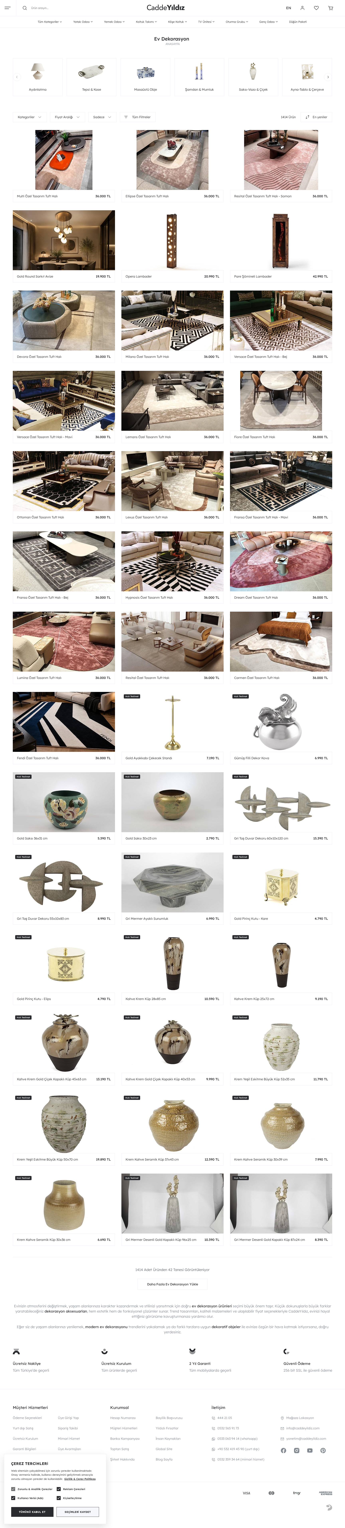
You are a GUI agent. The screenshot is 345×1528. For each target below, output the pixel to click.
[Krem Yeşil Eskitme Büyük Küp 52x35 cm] (281, 1043)
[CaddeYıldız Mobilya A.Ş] (165, 8)
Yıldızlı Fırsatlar (167, 1428)
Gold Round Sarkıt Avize (35, 276)
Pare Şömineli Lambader (253, 276)
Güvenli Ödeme (297, 1363)
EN (288, 8)
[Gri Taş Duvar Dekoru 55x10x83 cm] (64, 882)
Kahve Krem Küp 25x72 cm (254, 999)
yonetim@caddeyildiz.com (306, 1439)
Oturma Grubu (235, 22)
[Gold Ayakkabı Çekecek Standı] (172, 722)
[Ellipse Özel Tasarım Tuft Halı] (172, 160)
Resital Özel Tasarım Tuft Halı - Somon (262, 196)
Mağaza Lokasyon (300, 1418)
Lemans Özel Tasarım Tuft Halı (148, 437)
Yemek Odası (113, 22)
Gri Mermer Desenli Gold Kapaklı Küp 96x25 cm (161, 1240)
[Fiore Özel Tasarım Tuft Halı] (281, 401)
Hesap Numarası (123, 1418)
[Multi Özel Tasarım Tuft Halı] (64, 160)
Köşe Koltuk (176, 22)
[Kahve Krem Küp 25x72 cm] (281, 963)
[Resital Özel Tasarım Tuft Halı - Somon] (281, 160)
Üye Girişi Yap (68, 1418)
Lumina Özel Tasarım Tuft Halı (39, 678)
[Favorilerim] (316, 8)
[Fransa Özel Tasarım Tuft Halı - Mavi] (281, 481)
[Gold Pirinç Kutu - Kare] (281, 882)
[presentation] (17, 77)
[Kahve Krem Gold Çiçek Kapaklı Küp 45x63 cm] (64, 1043)
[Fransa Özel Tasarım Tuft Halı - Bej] (64, 561)
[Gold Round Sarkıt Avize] (64, 240)
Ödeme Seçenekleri (27, 1418)
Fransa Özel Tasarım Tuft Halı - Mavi (261, 517)
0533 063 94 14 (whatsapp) (237, 1439)
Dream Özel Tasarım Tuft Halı (256, 597)
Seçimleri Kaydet (78, 1511)
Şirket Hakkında (122, 1459)
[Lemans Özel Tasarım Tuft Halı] (172, 401)
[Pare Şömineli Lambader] (281, 240)
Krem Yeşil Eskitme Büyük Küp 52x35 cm (264, 1079)
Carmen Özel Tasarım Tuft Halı (257, 678)
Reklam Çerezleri (74, 1489)
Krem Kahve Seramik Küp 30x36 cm (43, 1240)
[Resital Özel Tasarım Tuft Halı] (172, 642)
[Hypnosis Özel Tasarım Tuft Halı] (172, 561)
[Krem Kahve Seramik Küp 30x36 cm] (64, 1203)
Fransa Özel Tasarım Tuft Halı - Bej (42, 597)
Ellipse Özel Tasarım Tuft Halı (147, 196)
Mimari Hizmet (69, 1439)
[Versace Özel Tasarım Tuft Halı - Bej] (281, 320)
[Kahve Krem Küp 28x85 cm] (172, 963)
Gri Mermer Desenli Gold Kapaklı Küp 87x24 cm (269, 1240)
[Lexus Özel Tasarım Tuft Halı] (172, 481)
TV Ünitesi (204, 22)
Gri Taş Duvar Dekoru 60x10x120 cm (261, 838)
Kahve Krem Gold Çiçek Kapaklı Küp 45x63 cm (51, 1079)
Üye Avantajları (69, 1449)
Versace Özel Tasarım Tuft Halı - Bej (260, 357)
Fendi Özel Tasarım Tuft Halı (37, 758)
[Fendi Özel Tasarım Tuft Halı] (64, 722)
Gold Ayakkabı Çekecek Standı (149, 758)
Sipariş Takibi (68, 1428)
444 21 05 (224, 1418)
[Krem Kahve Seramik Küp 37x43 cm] (172, 1123)
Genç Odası (267, 22)
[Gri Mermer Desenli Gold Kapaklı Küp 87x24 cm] (281, 1203)
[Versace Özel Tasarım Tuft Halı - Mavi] (64, 401)
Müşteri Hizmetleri (123, 1428)
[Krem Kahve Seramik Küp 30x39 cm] (281, 1123)
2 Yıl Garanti (199, 1363)
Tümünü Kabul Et (32, 1511)
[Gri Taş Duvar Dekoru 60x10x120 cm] (281, 802)
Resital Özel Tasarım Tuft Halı (147, 678)
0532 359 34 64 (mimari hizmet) (240, 1459)
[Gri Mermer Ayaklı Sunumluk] (172, 882)
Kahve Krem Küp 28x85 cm (146, 999)
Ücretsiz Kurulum (116, 1363)
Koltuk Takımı (145, 22)
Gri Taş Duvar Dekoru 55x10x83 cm (43, 919)
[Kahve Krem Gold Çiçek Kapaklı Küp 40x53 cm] (172, 1043)
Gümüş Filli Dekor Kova (251, 758)
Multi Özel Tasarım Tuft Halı (37, 196)
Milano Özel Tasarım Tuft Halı (147, 357)
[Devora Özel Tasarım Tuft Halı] (64, 320)
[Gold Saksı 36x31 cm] (64, 802)
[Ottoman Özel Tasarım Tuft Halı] (64, 481)
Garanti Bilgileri (24, 1449)
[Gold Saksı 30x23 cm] (172, 802)
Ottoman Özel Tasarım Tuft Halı (40, 517)
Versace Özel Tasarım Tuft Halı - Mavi (44, 437)
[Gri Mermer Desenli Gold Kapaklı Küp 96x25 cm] (172, 1203)
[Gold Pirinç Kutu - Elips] (64, 963)
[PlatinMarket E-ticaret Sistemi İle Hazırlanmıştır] (329, 1508)
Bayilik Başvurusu (169, 1418)
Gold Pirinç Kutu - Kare (251, 919)
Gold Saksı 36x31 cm (32, 838)
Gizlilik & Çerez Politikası (80, 1478)
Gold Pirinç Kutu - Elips (34, 999)
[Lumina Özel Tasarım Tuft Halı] (64, 642)
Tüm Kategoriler (48, 22)
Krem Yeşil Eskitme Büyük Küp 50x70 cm (47, 1159)
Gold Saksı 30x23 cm (141, 838)
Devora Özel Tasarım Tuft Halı (39, 357)
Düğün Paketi (298, 22)
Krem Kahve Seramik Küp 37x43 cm (152, 1159)
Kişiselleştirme (72, 1498)
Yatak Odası (81, 22)
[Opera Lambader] (172, 240)
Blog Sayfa (164, 1459)
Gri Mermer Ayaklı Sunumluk (147, 919)
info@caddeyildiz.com (303, 1428)
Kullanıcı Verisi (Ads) (30, 1498)
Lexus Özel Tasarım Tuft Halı (147, 517)
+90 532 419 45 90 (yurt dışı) (238, 1449)
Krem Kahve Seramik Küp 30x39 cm (261, 1159)
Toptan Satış (119, 1449)
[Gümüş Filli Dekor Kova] (281, 722)
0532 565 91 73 (228, 1428)
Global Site (164, 1449)
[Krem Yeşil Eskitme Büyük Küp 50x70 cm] (64, 1123)
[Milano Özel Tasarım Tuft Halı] (172, 320)
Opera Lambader (139, 276)
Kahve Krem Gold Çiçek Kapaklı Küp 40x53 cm (160, 1079)
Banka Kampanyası (125, 1439)
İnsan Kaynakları (168, 1439)
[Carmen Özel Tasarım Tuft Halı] (281, 642)
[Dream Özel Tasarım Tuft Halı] (281, 561)
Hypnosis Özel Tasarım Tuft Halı (149, 597)
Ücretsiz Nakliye (27, 1363)
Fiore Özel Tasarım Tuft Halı (254, 437)
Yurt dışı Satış (23, 1428)
